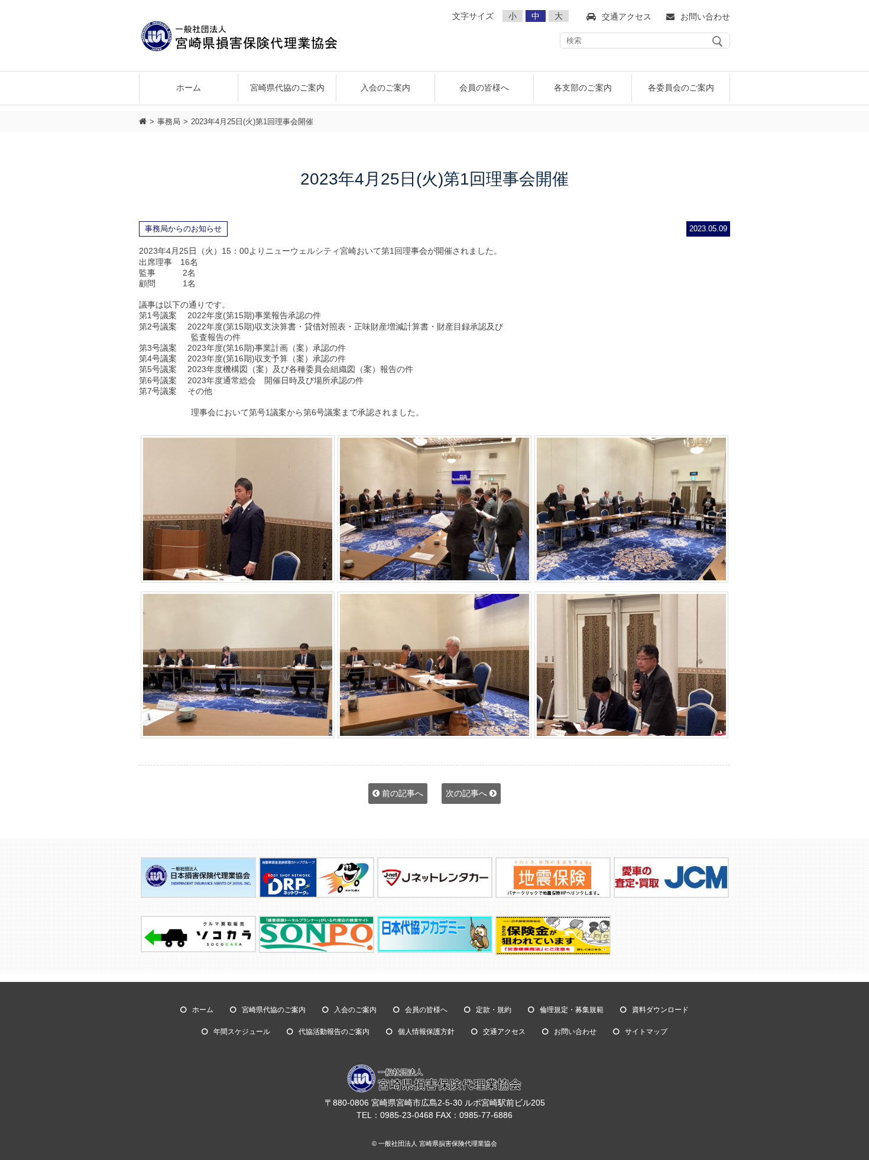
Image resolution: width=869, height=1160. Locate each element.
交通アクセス (504, 1031)
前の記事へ (401, 793)
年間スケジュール (241, 1031)
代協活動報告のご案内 (334, 1031)
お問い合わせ (575, 1031)
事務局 (168, 121)
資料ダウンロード (660, 1010)
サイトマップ (646, 1031)
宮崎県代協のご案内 (274, 1010)
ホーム (188, 87)
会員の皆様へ (426, 1010)
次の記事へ (467, 793)
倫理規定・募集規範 (572, 1010)
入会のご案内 (355, 1010)
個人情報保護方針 (426, 1031)
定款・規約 (493, 1010)
